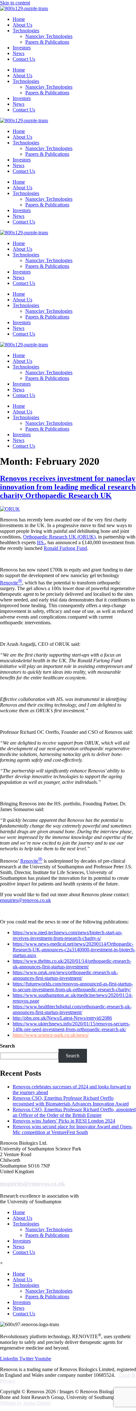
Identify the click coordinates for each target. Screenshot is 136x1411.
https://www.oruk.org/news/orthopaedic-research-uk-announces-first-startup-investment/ (65, 975)
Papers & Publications (47, 42)
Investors (22, 47)
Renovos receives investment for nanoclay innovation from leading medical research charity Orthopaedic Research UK (68, 487)
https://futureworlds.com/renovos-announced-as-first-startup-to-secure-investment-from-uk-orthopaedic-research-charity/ (73, 986)
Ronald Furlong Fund (65, 548)
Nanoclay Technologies (48, 36)
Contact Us (24, 59)
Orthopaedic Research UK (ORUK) (59, 536)
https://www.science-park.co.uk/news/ (51, 1035)
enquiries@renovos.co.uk (25, 900)
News (18, 53)
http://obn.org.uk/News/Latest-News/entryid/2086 (62, 1018)
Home (19, 19)
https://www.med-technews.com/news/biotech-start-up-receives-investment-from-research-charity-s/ (67, 935)
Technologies (26, 30)
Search (7, 1046)
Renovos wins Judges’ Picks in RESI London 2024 (64, 1121)
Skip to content (15, 2)
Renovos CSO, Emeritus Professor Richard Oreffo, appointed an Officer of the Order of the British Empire (74, 1112)
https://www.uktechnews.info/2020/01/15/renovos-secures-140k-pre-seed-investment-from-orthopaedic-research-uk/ (71, 1026)
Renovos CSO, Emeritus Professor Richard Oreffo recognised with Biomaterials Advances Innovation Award (71, 1100)
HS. (41, 542)
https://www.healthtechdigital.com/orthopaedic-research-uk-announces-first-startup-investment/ (72, 1009)
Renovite (11, 582)
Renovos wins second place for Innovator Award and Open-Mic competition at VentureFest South (73, 1129)
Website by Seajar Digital (25, 1403)
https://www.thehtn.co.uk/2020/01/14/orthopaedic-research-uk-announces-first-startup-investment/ (72, 963)
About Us (22, 25)
